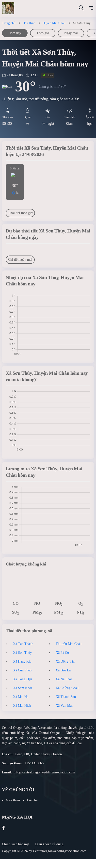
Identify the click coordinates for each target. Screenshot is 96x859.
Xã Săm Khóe (22, 688)
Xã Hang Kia (22, 661)
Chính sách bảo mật (15, 844)
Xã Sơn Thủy (22, 652)
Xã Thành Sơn (66, 697)
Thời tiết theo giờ (20, 213)
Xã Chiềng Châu (67, 688)
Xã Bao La (63, 670)
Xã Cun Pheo (22, 670)
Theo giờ (42, 33)
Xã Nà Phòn (64, 679)
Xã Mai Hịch (22, 705)
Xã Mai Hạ (20, 697)
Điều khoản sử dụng (49, 844)
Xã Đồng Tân (65, 661)
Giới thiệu (13, 800)
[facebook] (3, 828)
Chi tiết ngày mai (20, 259)
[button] (91, 8)
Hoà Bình (29, 23)
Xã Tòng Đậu (22, 679)
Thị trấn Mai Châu (68, 644)
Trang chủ (9, 23)
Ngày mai (71, 33)
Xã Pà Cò (62, 652)
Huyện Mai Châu (54, 23)
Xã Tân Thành (23, 644)
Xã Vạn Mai (64, 705)
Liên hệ (32, 800)
